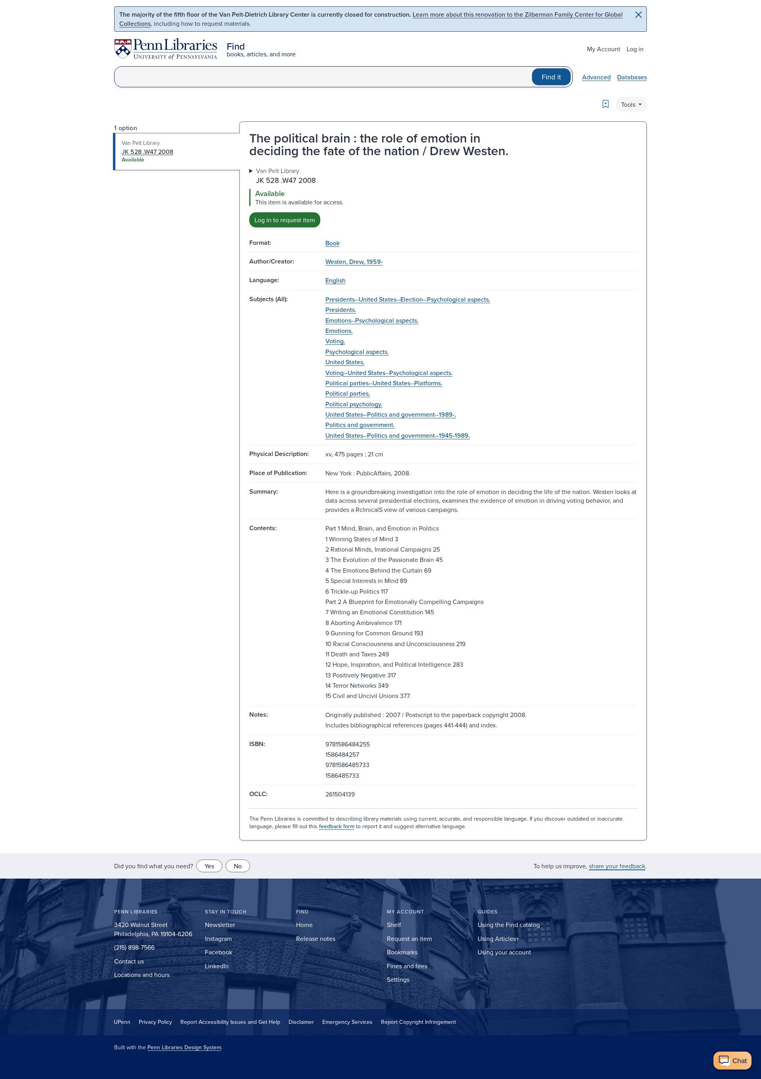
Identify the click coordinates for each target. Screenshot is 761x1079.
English (335, 280)
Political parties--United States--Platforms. (383, 383)
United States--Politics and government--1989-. (390, 414)
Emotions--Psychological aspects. (372, 320)
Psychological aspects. (357, 351)
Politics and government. (360, 424)
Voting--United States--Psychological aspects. (389, 372)
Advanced (596, 77)
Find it (551, 77)
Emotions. (339, 330)
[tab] (176, 151)
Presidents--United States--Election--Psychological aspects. (407, 299)
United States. (345, 362)
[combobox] (323, 76)
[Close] (638, 15)
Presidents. (340, 309)
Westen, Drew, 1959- (354, 261)
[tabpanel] (443, 196)
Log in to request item (284, 219)
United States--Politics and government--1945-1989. (397, 435)
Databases (632, 77)
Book (332, 242)
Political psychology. (353, 404)
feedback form (336, 826)
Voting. (335, 341)
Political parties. (347, 393)
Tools (629, 104)
